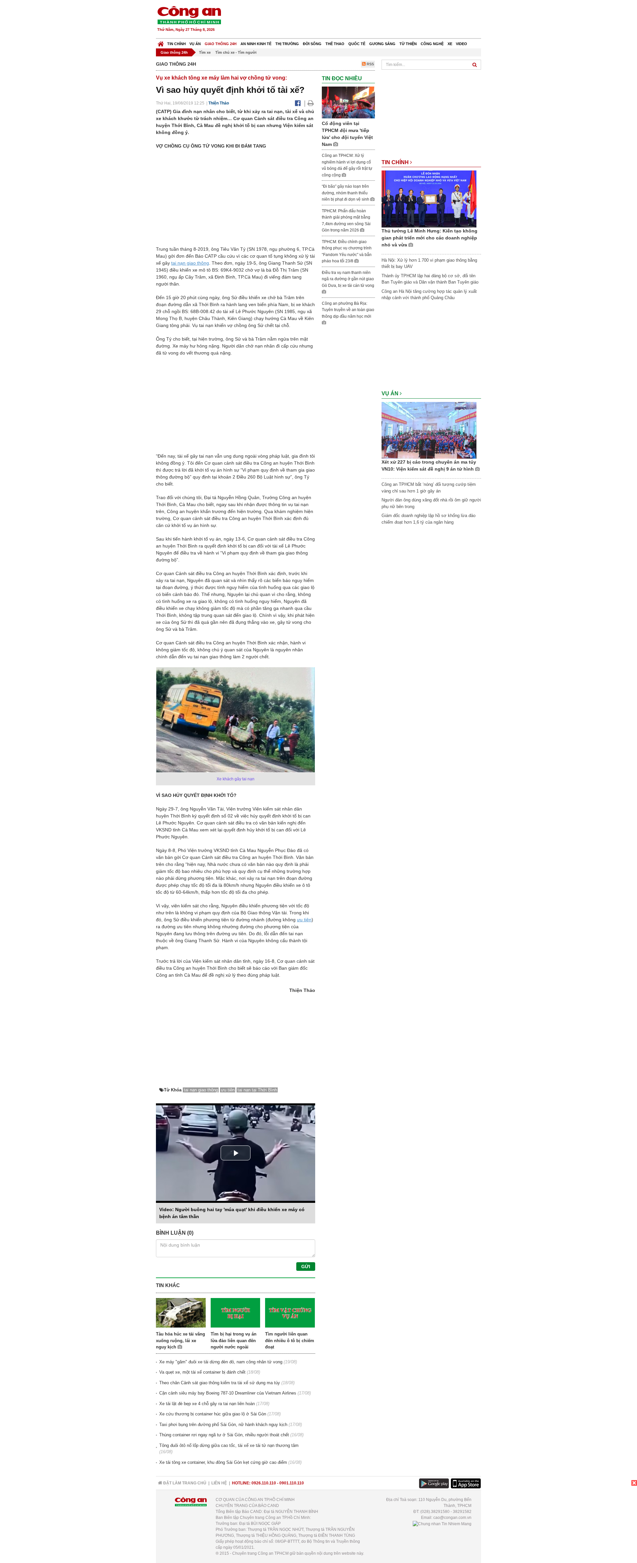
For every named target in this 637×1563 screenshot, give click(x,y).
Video (461, 44)
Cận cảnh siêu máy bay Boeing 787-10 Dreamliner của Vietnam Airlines (227, 1393)
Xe (450, 44)
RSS (370, 64)
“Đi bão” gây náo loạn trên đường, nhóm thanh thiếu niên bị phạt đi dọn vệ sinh (346, 193)
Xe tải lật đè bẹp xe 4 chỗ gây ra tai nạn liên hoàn (207, 1403)
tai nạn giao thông (190, 263)
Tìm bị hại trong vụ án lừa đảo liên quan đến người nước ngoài (233, 1340)
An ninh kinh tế (256, 44)
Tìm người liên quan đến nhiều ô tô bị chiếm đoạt (289, 1340)
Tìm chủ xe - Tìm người (235, 52)
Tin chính (176, 44)
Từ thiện (408, 44)
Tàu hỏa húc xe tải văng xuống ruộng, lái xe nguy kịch (180, 1340)
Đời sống (312, 44)
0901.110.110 (291, 1483)
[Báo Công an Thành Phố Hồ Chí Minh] (161, 42)
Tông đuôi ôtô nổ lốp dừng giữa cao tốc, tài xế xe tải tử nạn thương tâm (229, 1445)
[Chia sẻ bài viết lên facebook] (298, 103)
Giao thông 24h (221, 44)
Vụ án (195, 44)
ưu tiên (304, 919)
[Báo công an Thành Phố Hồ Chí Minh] (189, 14)
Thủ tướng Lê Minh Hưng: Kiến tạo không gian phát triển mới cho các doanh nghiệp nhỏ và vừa (429, 237)
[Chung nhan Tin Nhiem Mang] (442, 1523)
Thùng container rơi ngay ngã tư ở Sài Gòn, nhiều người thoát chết (224, 1434)
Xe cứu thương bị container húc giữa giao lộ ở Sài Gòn (212, 1413)
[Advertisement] (360, 20)
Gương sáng (382, 44)
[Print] (311, 103)
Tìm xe (205, 52)
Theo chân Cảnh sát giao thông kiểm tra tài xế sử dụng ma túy (219, 1382)
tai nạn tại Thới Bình (257, 1089)
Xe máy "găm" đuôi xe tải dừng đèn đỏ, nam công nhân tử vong (220, 1361)
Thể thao (334, 44)
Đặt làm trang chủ (184, 1483)
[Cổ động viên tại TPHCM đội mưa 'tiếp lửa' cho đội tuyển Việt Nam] (348, 102)
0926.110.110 (263, 1483)
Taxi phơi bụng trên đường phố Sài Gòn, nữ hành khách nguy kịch (223, 1424)
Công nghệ (432, 44)
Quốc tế (356, 44)
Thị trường (287, 44)
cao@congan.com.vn (452, 1517)
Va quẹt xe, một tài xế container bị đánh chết (202, 1372)
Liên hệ (219, 1483)
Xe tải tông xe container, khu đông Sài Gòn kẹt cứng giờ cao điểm (223, 1462)
